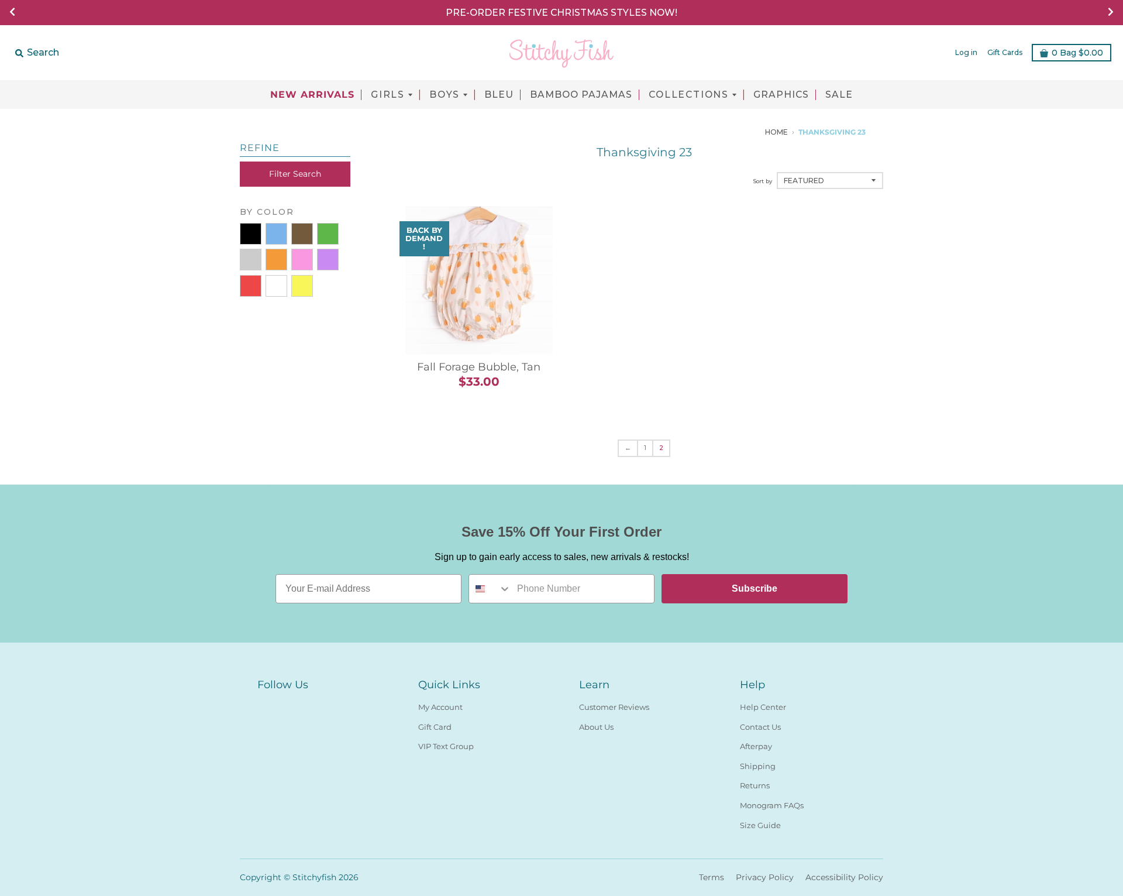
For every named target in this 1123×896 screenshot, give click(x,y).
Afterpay (756, 746)
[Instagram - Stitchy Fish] (285, 705)
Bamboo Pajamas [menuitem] (581, 95)
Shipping (758, 766)
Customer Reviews (614, 707)
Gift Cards (1004, 52)
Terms (711, 877)
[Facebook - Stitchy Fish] (264, 705)
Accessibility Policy (844, 877)
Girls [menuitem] (388, 95)
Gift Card (435, 727)
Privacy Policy (765, 877)
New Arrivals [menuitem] (312, 95)
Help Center (763, 707)
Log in (966, 52)
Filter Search (295, 174)
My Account (440, 707)
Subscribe (754, 588)
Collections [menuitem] (689, 95)
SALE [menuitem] (839, 95)
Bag (1077, 52)
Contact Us (760, 727)
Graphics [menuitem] (781, 95)
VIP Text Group (446, 746)
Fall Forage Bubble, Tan (478, 367)
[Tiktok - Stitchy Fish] (306, 705)
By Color (267, 212)
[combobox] (490, 589)
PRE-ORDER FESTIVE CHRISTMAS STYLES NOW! (561, 12)
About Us (596, 727)
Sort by (762, 181)
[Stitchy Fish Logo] (561, 52)
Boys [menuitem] (444, 95)
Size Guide (760, 825)
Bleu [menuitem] (499, 95)
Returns (755, 785)
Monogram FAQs (772, 805)
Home (776, 132)
